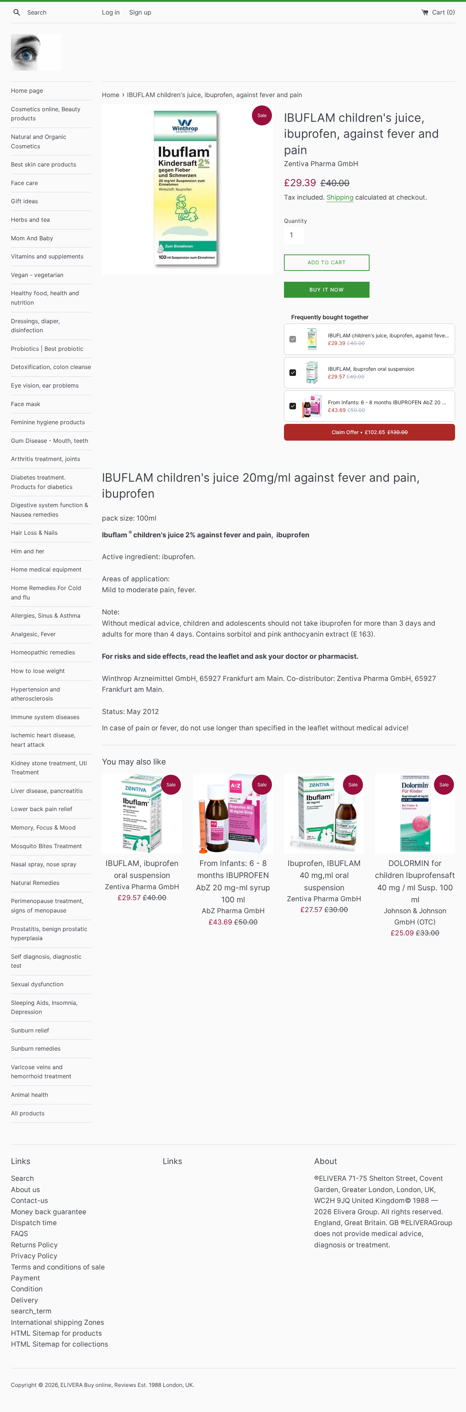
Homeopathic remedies (43, 652)
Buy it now (326, 289)
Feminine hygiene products (48, 422)
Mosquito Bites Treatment (46, 846)
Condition (27, 1289)
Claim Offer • (370, 432)
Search (22, 1178)
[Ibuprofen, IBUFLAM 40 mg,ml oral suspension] (324, 814)
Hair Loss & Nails (34, 532)
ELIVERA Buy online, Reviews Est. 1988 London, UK (126, 1384)
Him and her (27, 551)
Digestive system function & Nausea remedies (49, 509)
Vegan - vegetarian (37, 274)
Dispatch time (34, 1223)
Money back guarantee (48, 1212)
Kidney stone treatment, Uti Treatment (49, 767)
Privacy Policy (34, 1256)
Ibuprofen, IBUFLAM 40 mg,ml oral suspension (324, 875)
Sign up (140, 12)
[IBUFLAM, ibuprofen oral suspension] (142, 814)
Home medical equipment (46, 569)
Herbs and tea (30, 219)
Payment (25, 1278)
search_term (31, 1311)
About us (25, 1190)
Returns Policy (34, 1245)
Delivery (24, 1300)
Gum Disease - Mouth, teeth (49, 440)
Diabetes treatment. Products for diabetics (41, 482)
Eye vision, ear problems (45, 385)
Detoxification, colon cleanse (51, 366)
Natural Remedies (35, 882)
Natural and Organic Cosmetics (38, 141)
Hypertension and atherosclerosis (35, 694)
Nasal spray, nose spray (43, 864)
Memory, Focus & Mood (43, 827)
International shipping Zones (57, 1322)
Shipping (340, 197)
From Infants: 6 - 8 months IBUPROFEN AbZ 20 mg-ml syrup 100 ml (389, 402)
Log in (111, 12)
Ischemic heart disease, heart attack (43, 739)
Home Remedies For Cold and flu (46, 592)
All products (27, 1113)
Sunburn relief (30, 1030)
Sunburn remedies (35, 1048)
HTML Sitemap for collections (59, 1344)
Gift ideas (24, 201)
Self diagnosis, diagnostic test (46, 961)
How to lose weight (38, 670)
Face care (24, 182)
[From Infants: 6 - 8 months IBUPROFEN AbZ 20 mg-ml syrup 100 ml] (233, 814)
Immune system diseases (45, 717)
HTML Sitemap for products (56, 1333)
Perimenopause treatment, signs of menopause (47, 905)
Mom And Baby (32, 238)
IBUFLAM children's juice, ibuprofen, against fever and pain (389, 335)
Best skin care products (43, 164)
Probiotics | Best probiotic (47, 348)
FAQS (19, 1234)
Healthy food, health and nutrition (45, 297)
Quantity (295, 220)
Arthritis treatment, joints (45, 458)
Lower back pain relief (41, 809)
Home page (27, 90)
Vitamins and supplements (47, 256)
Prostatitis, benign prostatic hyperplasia (49, 933)
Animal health (29, 1094)
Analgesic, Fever (33, 634)
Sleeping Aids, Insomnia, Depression (44, 1007)
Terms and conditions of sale (58, 1267)
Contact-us (29, 1200)
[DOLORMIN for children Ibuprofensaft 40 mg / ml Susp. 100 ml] (415, 814)
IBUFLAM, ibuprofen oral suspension (371, 369)
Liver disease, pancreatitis (47, 790)
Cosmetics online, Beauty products (45, 113)
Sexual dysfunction (37, 984)
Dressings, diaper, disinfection (35, 325)
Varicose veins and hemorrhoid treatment (41, 1071)
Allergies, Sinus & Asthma (45, 615)
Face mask (25, 404)
